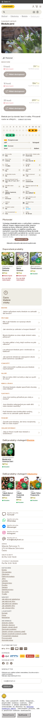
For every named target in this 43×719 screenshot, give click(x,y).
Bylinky (4, 570)
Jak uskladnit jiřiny (8, 606)
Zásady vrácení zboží (9, 627)
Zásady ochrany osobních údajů (13, 631)
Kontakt (4, 613)
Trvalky (4, 594)
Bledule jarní (35, 16)
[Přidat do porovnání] (12, 255)
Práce (4, 615)
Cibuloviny (14, 16)
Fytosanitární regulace (10, 636)
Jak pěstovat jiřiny (8, 601)
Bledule (25, 16)
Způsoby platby (7, 623)
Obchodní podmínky (9, 629)
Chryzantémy (6, 572)
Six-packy (5, 592)
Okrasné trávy (7, 583)
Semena (4, 587)
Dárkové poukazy (8, 576)
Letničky (5, 581)
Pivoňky (4, 585)
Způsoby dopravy (8, 625)
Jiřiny (4, 579)
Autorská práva (7, 640)
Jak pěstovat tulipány (10, 603)
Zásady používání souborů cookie (14, 634)
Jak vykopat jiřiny (8, 608)
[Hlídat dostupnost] (12, 260)
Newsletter (6, 617)
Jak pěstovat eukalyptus (11, 599)
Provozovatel (7, 638)
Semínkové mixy (7, 589)
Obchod (4, 16)
